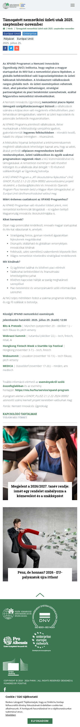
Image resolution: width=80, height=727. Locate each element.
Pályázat (9, 38)
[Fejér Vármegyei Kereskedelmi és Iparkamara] (14, 6)
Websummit (11, 356)
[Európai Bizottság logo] (15, 666)
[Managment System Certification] (44, 616)
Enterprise (29, 33)
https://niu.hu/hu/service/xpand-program (42, 390)
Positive (21, 683)
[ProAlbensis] (15, 641)
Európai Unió (12, 33)
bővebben (11, 714)
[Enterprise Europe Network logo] (41, 641)
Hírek (10, 28)
